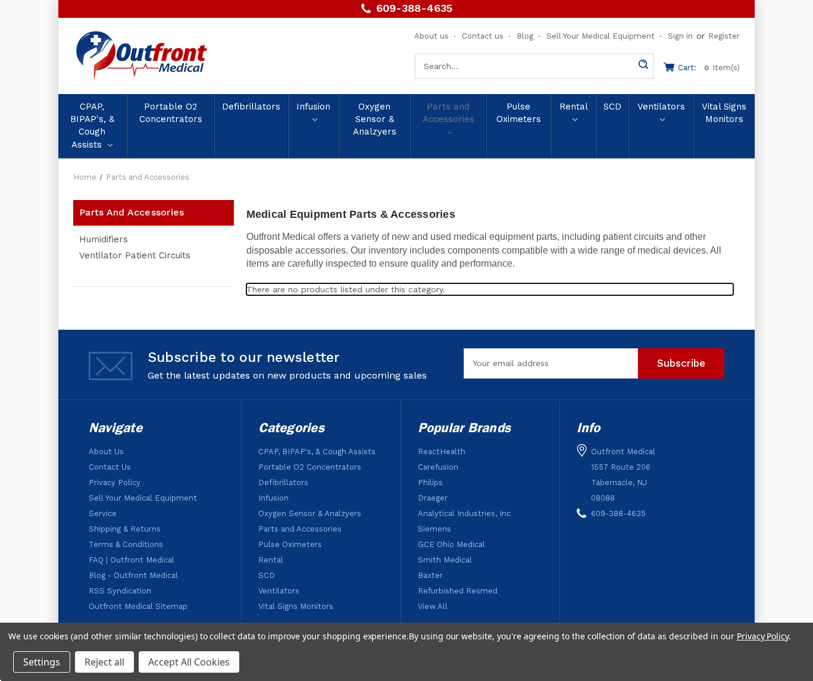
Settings (41, 661)
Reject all (104, 661)
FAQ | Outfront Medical (131, 559)
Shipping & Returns (125, 528)
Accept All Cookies (189, 661)
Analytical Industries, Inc (464, 513)
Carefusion (438, 467)
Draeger (433, 497)
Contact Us (110, 467)
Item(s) (709, 67)
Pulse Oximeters (518, 112)
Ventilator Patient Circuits (134, 255)
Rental (573, 106)
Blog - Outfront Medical (133, 575)
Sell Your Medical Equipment (600, 36)
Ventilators (661, 106)
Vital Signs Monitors (724, 112)
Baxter (430, 575)
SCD (612, 106)
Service (103, 513)
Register (724, 36)
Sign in (680, 36)
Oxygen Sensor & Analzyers (374, 119)
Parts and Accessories (448, 112)
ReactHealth (441, 451)
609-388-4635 (414, 9)
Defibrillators (251, 106)
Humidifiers (103, 239)
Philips (430, 482)
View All (433, 606)
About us (431, 36)
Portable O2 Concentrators (170, 112)
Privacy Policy (114, 482)
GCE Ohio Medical (451, 544)
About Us (106, 451)
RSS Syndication (120, 590)
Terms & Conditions (126, 544)
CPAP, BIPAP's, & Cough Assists (92, 125)
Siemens (434, 528)
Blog (525, 36)
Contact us (483, 36)
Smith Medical (445, 559)
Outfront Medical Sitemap (138, 606)
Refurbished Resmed (458, 590)
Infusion (313, 106)
